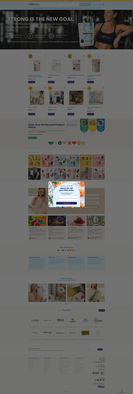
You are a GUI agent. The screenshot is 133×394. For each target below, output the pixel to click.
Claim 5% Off (66, 203)
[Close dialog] (82, 183)
